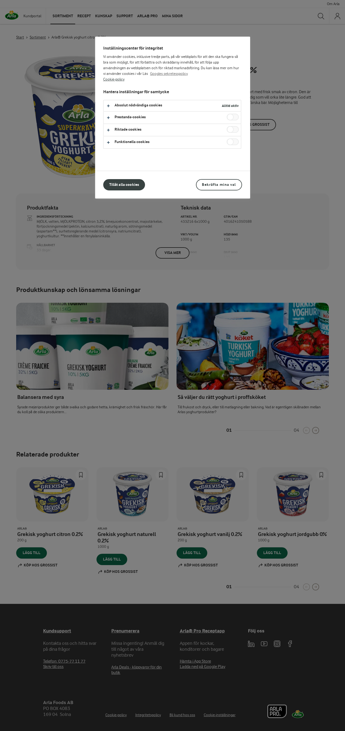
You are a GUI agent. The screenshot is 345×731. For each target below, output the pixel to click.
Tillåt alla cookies (124, 184)
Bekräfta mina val (219, 184)
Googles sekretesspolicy (169, 74)
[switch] (233, 117)
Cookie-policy (114, 79)
